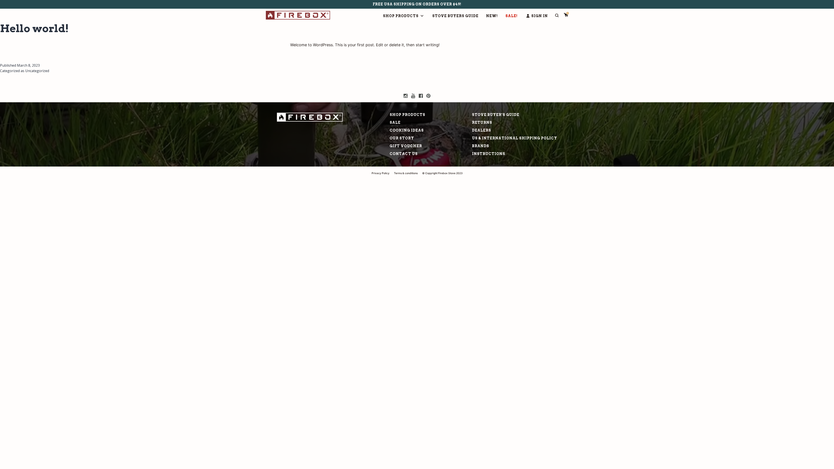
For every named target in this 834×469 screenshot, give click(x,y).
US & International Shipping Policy (514, 138)
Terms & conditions (406, 173)
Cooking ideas (407, 130)
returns (482, 123)
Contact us (404, 154)
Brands (480, 146)
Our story (402, 138)
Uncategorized (37, 70)
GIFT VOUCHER (406, 146)
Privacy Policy (380, 173)
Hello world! (34, 28)
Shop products (407, 115)
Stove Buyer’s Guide (495, 115)
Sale (395, 123)
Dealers (481, 130)
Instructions (488, 154)
